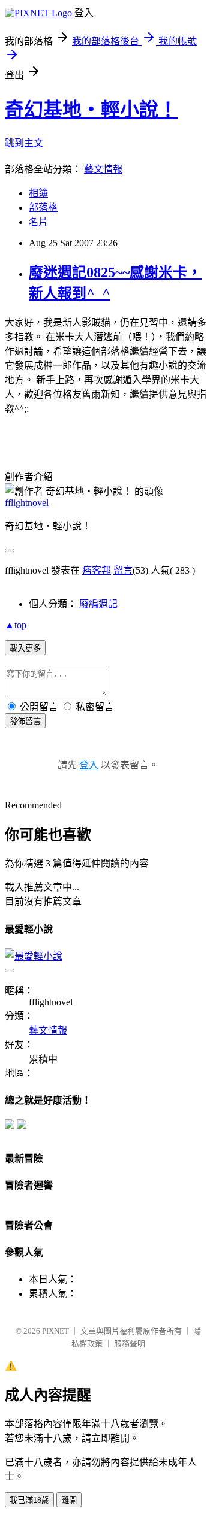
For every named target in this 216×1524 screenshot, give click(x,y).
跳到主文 (24, 143)
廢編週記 (98, 604)
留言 (123, 570)
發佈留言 (25, 721)
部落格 (43, 207)
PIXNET (55, 1330)
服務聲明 (129, 1343)
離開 (69, 1500)
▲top (15, 625)
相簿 (38, 193)
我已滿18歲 (29, 1500)
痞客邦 (96, 570)
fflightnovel (27, 503)
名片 (38, 222)
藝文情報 (103, 169)
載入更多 (25, 648)
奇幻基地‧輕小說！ (91, 109)
